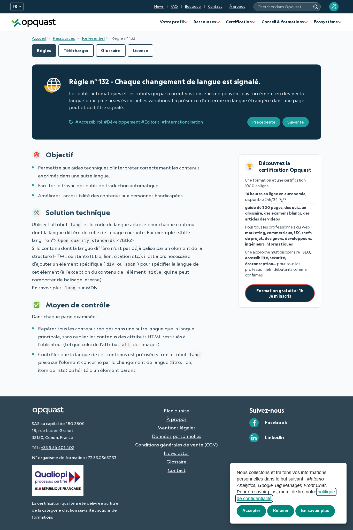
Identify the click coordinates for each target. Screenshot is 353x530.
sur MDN (81, 287)
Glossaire (110, 50)
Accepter (251, 510)
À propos (237, 6)
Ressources (205, 21)
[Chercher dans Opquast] (315, 7)
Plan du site (176, 410)
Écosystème (326, 21)
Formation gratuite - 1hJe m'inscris (279, 293)
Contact (215, 6)
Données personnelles (176, 436)
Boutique (193, 6)
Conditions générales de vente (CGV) (176, 445)
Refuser (280, 510)
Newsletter (176, 453)
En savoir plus (315, 510)
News (159, 6)
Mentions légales (176, 428)
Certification (239, 21)
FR (15, 6)
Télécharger (76, 50)
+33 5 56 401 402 (57, 447)
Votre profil (172, 21)
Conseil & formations (283, 21)
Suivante (295, 122)
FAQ (174, 6)
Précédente (263, 122)
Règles (44, 50)
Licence (140, 50)
